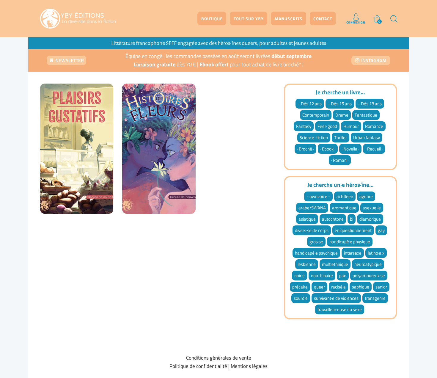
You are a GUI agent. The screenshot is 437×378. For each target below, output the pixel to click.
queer (319, 286)
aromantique (344, 207)
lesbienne (307, 264)
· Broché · (305, 148)
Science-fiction (314, 137)
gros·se (316, 241)
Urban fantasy (366, 137)
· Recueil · (374, 148)
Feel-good (327, 126)
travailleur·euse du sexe (339, 309)
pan (342, 275)
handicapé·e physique (349, 241)
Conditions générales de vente (218, 358)
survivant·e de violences (336, 298)
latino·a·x (376, 253)
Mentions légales (249, 366)
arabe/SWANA (312, 207)
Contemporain (315, 115)
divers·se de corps (311, 230)
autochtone (333, 219)
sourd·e (301, 298)
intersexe (352, 253)
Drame (341, 115)
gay (381, 230)
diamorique (370, 219)
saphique (360, 286)
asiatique (307, 219)
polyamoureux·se (369, 275)
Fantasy (303, 126)
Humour (351, 126)
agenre (366, 196)
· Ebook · (327, 148)
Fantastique (366, 115)
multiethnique (335, 264)
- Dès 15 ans (340, 103)
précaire (300, 286)
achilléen (345, 196)
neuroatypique (368, 264)
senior (381, 286)
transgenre (375, 298)
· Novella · (350, 148)
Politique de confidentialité (198, 366)
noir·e (299, 275)
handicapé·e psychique (316, 253)
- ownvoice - (318, 196)
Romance (374, 126)
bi (351, 219)
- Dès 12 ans (310, 103)
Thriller (340, 137)
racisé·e (338, 286)
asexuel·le (372, 207)
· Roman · (339, 160)
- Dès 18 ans (370, 103)
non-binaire (322, 275)
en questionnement (353, 230)
